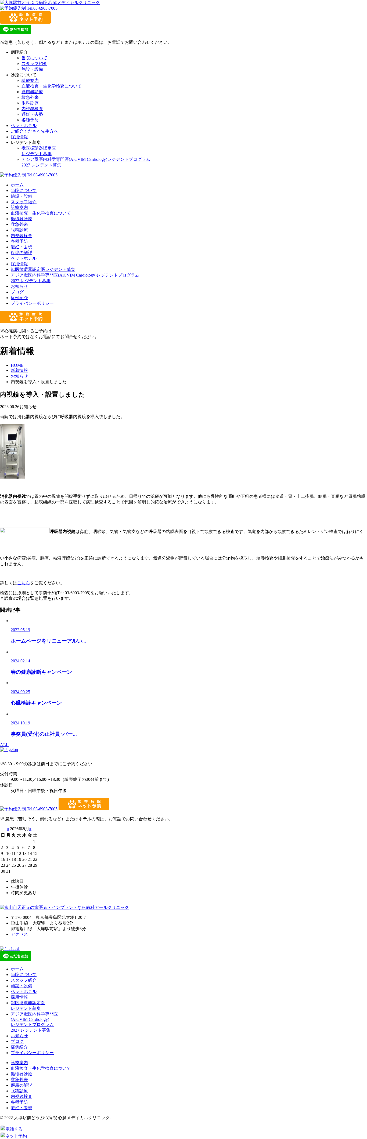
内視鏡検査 (32, 108)
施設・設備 (32, 69)
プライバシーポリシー (32, 303)
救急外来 (30, 97)
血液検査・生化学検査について (51, 86)
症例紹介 (19, 297)
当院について (34, 58)
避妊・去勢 (32, 114)
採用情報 (19, 137)
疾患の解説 (21, 252)
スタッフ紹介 (34, 63)
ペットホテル (24, 125)
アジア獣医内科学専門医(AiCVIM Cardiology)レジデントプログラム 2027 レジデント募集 (34, 1022)
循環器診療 (32, 91)
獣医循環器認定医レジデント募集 (43, 269)
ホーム (17, 185)
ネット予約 (16, 1136)
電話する (14, 1129)
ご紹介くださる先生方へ (34, 131)
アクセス (19, 934)
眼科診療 (30, 103)
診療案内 (30, 80)
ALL (4, 744)
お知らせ (19, 286)
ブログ (17, 292)
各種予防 (30, 120)
